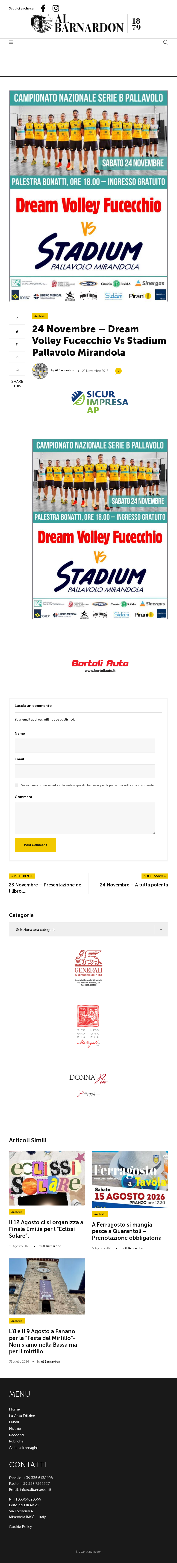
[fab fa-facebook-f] (41, 9)
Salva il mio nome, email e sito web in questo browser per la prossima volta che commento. (88, 785)
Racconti (16, 1435)
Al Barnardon (64, 370)
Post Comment (35, 845)
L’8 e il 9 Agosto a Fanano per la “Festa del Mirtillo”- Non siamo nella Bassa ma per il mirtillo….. (43, 1341)
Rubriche (16, 1441)
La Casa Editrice (22, 1416)
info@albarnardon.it (35, 1489)
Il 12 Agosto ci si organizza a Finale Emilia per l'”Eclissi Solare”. (46, 1229)
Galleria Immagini (23, 1447)
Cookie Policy (20, 1526)
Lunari (14, 1422)
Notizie (15, 1428)
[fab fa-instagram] (54, 9)
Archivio (39, 316)
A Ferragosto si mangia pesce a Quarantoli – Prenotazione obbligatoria (127, 1231)
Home (14, 1409)
